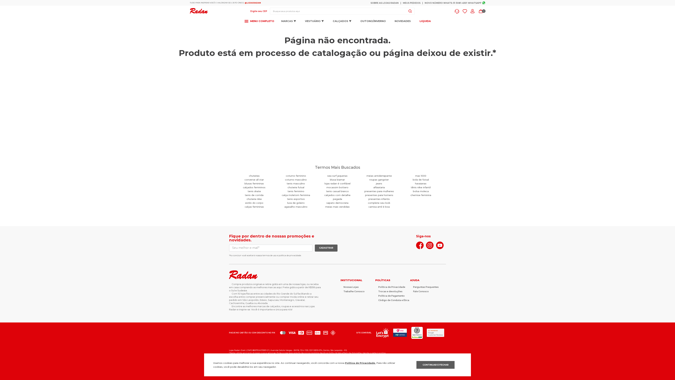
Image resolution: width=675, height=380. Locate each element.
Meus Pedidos (411, 3)
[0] (480, 11)
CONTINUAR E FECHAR (436, 364)
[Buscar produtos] (410, 11)
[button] (458, 11)
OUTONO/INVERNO (373, 21)
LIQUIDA (425, 21)
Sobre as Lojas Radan (385, 3)
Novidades (403, 21)
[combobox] (342, 11)
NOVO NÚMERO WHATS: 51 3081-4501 (446, 3)
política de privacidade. (290, 255)
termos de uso (269, 255)
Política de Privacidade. (360, 363)
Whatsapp (474, 3)
